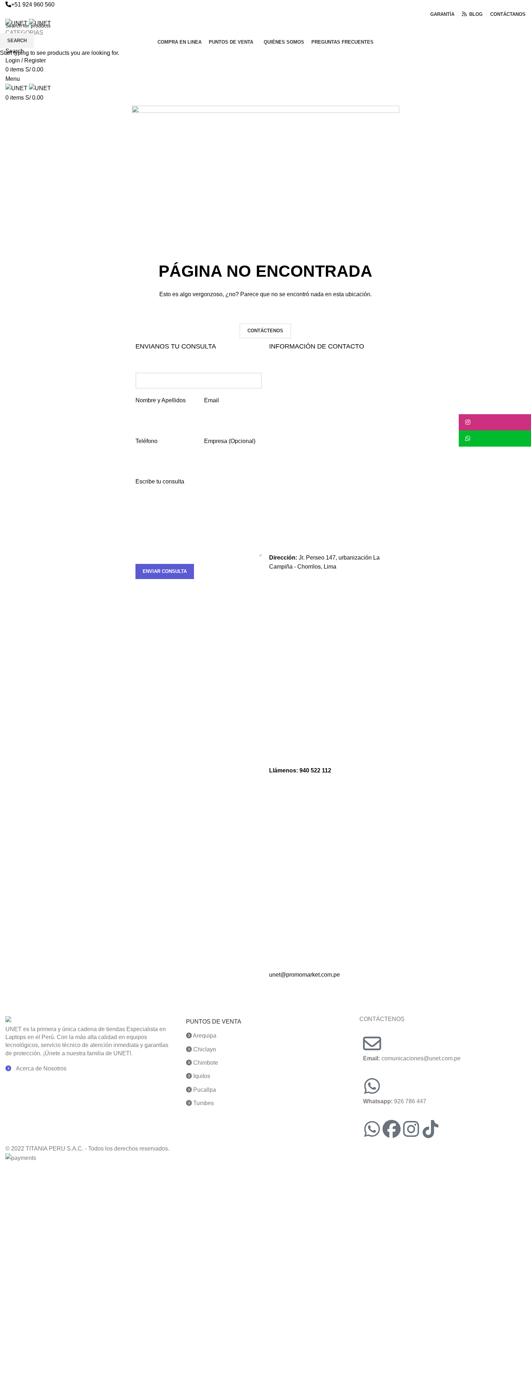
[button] (495, 422)
